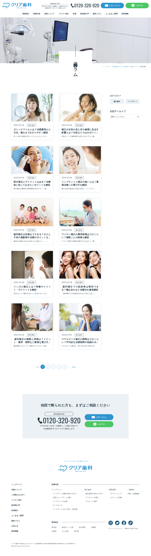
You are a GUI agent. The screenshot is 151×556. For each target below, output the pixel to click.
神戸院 (76, 531)
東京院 (54, 527)
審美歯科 (112, 490)
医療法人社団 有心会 (131, 528)
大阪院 (54, 531)
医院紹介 (25, 14)
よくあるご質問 (111, 14)
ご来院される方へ (18, 495)
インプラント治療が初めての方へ (65, 493)
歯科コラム (97, 14)
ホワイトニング (116, 493)
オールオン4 (57, 505)
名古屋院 (82, 527)
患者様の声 (84, 14)
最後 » (74, 367)
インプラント (133, 101)
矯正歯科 (117, 101)
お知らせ (14, 526)
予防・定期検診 (133, 494)
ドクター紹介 (64, 14)
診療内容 (36, 14)
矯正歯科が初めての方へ (94, 493)
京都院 (93, 527)
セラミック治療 (116, 497)
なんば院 (65, 531)
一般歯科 (130, 490)
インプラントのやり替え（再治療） (66, 509)
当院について (49, 14)
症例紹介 (14, 510)
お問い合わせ (114, 5)
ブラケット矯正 (91, 501)
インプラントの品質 (60, 501)
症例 (74, 14)
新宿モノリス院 (67, 527)
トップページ (16, 484)
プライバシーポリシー (115, 528)
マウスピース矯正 (92, 497)
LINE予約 (139, 5)
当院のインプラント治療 (62, 497)
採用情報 (125, 14)
